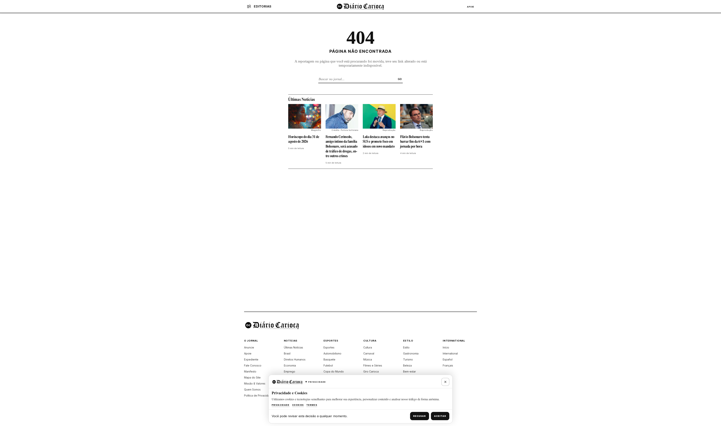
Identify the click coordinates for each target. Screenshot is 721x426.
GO (400, 79)
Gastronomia (411, 353)
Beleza (407, 365)
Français (448, 365)
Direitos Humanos (294, 359)
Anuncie (249, 347)
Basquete (329, 359)
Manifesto (250, 371)
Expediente (251, 359)
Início (446, 347)
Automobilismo (332, 353)
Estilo (406, 347)
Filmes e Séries (372, 365)
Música (367, 359)
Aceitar (440, 416)
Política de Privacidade (258, 395)
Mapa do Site (252, 377)
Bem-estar (409, 371)
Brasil (287, 353)
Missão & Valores (254, 383)
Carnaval (368, 353)
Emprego (289, 371)
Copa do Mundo (334, 371)
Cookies (298, 405)
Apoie (470, 6)
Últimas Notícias (293, 347)
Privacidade (281, 405)
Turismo (408, 359)
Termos (311, 405)
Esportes (329, 347)
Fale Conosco (252, 365)
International (450, 353)
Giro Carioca (371, 371)
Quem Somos (252, 389)
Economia (290, 365)
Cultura (367, 347)
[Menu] (249, 6)
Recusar (419, 416)
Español (448, 359)
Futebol (328, 365)
